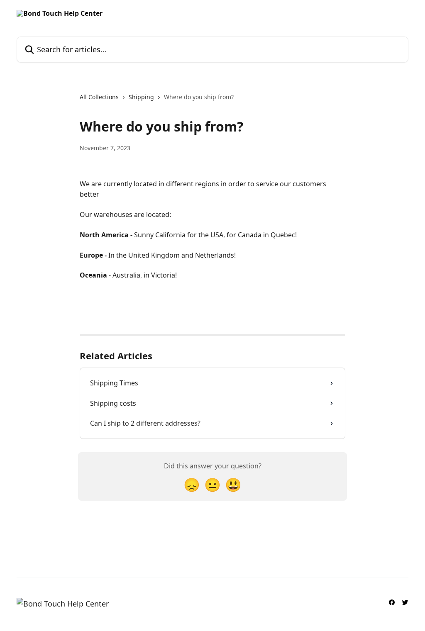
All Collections (99, 97)
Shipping (141, 97)
